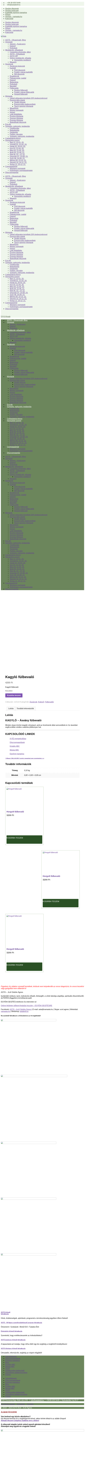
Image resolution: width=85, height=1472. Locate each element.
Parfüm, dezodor (16, 134)
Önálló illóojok (19, 102)
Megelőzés (14, 108)
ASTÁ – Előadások (17, 54)
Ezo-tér (8, 124)
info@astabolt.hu (37, 1400)
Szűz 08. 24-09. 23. (17, 158)
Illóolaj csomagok (16, 110)
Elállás (8, 1375)
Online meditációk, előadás (20, 58)
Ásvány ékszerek (12, 8)
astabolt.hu (24, 1011)
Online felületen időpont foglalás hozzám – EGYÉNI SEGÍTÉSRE (26, 1006)
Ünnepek (9, 42)
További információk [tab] (25, 708)
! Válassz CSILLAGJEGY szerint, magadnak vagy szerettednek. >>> (24, 758)
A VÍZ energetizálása (18, 739)
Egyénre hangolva (17, 754)
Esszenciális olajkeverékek (25, 104)
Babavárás (14, 82)
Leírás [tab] (11, 708)
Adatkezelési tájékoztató (14, 1371)
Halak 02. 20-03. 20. (18, 146)
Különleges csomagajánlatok (21, 170)
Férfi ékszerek (19, 70)
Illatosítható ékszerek (18, 122)
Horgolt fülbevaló (21, 94)
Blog (7, 1362)
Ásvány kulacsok (12, 10)
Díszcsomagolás (11, 172)
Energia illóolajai (16, 120)
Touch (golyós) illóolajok (23, 106)
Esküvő (13, 46)
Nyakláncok (14, 76)
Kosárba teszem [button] (15, 838)
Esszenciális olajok (17, 100)
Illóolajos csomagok (17, 168)
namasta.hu (5, 1011)
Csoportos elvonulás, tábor (20, 52)
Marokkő (13, 86)
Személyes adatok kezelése (16, 1373)
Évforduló (13, 48)
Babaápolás (14, 130)
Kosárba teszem (14, 695)
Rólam (8, 15)
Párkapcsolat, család (18, 78)
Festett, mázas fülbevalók (24, 92)
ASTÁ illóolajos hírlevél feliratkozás (13, 1348)
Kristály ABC (15, 746)
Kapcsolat (9, 19)
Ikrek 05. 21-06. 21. (17, 152)
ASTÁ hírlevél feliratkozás (5, 1313)
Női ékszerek (19, 74)
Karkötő (13, 68)
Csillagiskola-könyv (13, 138)
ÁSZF (7, 1369)
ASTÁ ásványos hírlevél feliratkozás (13, 1340)
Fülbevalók (14, 88)
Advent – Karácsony (18, 44)
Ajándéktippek (11, 1356)
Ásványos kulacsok (17, 66)
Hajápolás (14, 132)
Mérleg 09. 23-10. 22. (18, 160)
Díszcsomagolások (17, 742)
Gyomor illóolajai (16, 118)
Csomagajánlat (11, 166)
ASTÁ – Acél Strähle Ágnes (20, 1009)
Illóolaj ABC (14, 750)
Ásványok (9, 64)
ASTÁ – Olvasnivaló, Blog (15, 40)
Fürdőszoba (14, 128)
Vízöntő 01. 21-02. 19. (18, 144)
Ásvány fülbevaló (21, 90)
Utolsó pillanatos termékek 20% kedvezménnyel (28, 98)
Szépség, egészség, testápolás (17, 126)
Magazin (13, 62)
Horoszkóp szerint (12, 140)
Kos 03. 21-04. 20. (17, 148)
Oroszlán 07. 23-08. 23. (19, 156)
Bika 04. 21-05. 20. (17, 150)
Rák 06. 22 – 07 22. (17, 154)
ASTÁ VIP (14, 56)
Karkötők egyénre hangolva (16, 12)
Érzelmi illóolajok (16, 116)
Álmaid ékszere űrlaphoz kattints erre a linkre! (20, 1420)
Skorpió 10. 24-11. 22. (18, 162)
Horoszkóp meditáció (22, 60)
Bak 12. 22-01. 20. (17, 142)
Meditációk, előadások (14, 50)
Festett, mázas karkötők (23, 72)
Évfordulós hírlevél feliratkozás (11, 1331)
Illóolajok (8, 96)
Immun (12, 112)
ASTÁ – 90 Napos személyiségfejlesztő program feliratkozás (21, 1322)
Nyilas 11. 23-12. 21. (18, 164)
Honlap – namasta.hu (13, 17)
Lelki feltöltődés (16, 114)
